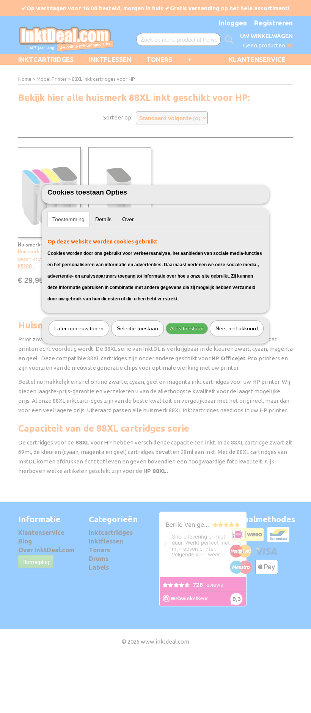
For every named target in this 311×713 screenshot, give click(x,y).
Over (128, 219)
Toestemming (68, 219)
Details (103, 219)
